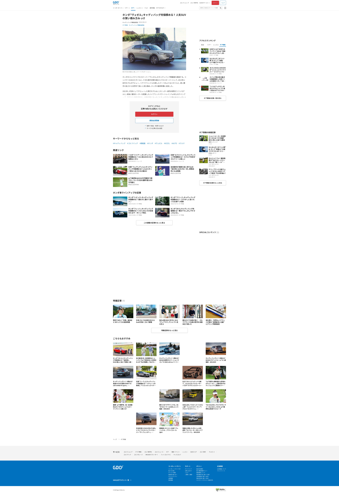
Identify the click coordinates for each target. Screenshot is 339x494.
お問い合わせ (188, 470)
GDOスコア (193, 452)
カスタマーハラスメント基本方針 (204, 480)
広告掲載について (221, 469)
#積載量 (142, 143)
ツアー (127, 8)
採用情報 (170, 480)
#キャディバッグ (119, 143)
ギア (132, 8)
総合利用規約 (199, 469)
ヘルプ (223, 3)
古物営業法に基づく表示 (202, 476)
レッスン (139, 8)
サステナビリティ (172, 476)
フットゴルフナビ (166, 454)
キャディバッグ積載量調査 (136, 25)
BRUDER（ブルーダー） (152, 454)
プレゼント (212, 452)
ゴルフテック (127, 454)
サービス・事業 (172, 472)
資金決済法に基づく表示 (202, 478)
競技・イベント (176, 452)
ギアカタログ (160, 8)
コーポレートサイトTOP (174, 469)
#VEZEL (167, 143)
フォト (146, 8)
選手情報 (152, 8)
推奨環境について (200, 472)
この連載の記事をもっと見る (154, 223)
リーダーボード (117, 8)
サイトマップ (188, 469)
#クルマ (182, 143)
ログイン (215, 3)
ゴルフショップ (184, 3)
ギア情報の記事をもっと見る (212, 183)
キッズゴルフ (177, 454)
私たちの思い (171, 470)
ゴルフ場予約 (194, 3)
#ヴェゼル (158, 143)
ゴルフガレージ (138, 454)
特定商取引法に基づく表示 (203, 474)
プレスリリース (221, 470)
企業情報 (170, 478)
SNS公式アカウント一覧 (121, 480)
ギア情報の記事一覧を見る (212, 98)
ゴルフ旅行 (203, 452)
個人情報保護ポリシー (201, 470)
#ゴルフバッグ (132, 143)
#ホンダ (150, 143)
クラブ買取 (138, 452)
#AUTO (174, 143)
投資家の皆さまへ (172, 474)
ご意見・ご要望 (188, 474)
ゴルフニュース (159, 452)
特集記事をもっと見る (169, 330)
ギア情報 (125, 25)
